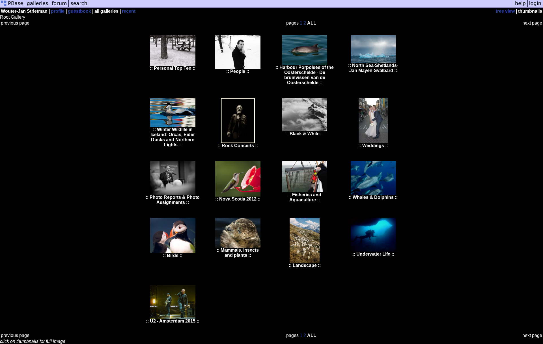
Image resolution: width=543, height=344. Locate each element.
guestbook (79, 11)
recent (128, 11)
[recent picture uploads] (37, 6)
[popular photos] (301, 6)
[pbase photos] (12, 6)
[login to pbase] (535, 6)
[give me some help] (520, 6)
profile (57, 11)
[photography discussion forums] (59, 6)
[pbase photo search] (79, 6)
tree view (505, 11)
